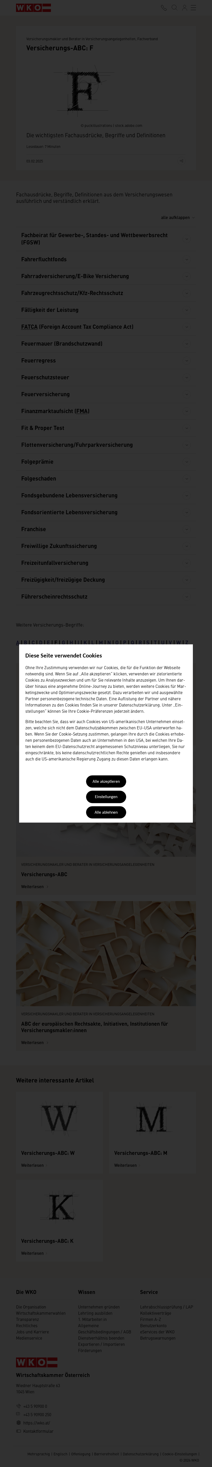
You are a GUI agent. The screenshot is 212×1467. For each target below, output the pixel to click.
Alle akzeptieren (106, 782)
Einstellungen (106, 797)
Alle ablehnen (106, 813)
